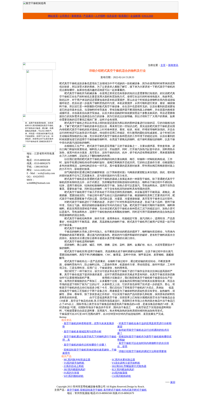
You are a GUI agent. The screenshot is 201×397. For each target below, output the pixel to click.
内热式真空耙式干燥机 (134, 390)
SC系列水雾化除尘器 (123, 359)
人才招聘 (100, 16)
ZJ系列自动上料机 (74, 366)
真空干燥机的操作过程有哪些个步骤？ (85, 344)
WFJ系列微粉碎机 (74, 376)
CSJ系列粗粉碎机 (121, 376)
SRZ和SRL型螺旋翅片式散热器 (129, 366)
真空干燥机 (73, 390)
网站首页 (53, 16)
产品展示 (88, 16)
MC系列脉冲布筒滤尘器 (77, 359)
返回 (172, 382)
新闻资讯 (76, 16)
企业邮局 (135, 16)
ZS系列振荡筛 (119, 372)
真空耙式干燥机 (112, 390)
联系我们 (124, 16)
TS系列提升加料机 (74, 363)
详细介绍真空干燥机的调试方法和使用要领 (142, 351)
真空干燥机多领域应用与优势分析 (82, 331)
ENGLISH (147, 16)
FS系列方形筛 (71, 372)
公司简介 (65, 16)
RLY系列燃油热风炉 (123, 369)
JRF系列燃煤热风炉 (74, 369)
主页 (163, 65)
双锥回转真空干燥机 (91, 390)
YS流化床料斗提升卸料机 (126, 363)
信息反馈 (112, 16)
